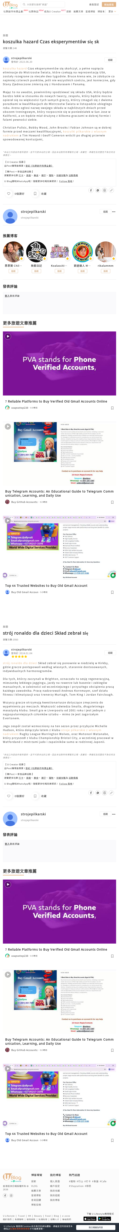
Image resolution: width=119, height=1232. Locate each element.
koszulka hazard (15, 68)
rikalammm (105, 265)
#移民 (88, 1186)
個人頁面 (55, 1181)
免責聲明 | (21, 1219)
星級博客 (90, 11)
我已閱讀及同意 (96, 1227)
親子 (43, 175)
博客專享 (102, 11)
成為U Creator (52, 11)
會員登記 (94, 4)
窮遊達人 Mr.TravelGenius (82, 265)
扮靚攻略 (61, 175)
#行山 (80, 1181)
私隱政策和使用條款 (20, 1228)
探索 (68, 11)
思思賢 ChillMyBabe (13, 265)
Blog (58, 1215)
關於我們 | (9, 1219)
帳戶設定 (55, 1186)
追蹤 (110, 60)
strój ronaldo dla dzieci (20, 663)
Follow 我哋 (65, 181)
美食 (36, 175)
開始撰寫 (109, 4)
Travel (23, 1215)
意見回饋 (36, 1200)
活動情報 (73, 175)
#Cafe (103, 1181)
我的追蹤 (55, 1195)
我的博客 (55, 1200)
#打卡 (87, 1181)
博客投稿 (36, 1204)
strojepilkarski (21, 58)
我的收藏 (55, 1190)
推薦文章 (78, 11)
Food (49, 1215)
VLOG (34, 1186)
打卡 (21, 175)
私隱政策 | (45, 1219)
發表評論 (12, 295)
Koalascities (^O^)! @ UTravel (59, 265)
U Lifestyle (10, 1215)
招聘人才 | (56, 1219)
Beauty (39, 1215)
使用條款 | (33, 1219)
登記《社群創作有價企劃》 (39, 165)
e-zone (66, 1215)
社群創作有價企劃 (13, 11)
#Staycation (76, 1186)
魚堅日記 (36, 265)
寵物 (51, 175)
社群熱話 (34, 11)
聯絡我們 (67, 1219)
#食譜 (95, 1181)
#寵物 (72, 1181)
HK (31, 1215)
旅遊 (5, 35)
